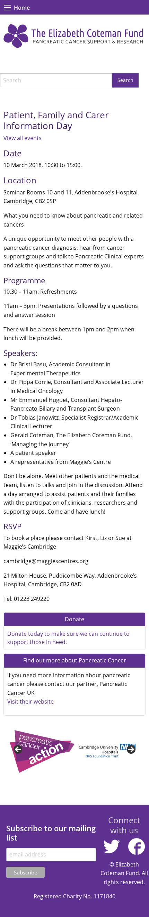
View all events (22, 138)
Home (22, 7)
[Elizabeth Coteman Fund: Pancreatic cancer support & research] (74, 36)
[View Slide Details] (73, 751)
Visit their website (30, 701)
